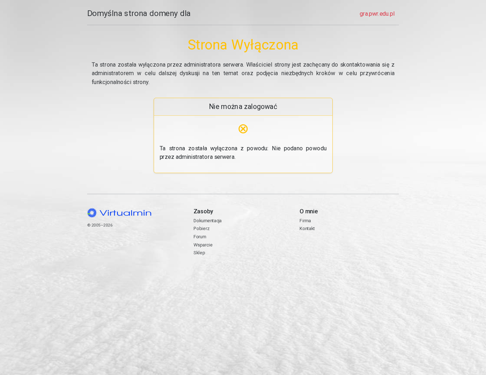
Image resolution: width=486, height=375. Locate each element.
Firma (305, 220)
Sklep (199, 252)
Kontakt (327, 248)
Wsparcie (202, 245)
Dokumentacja (207, 220)
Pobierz (201, 228)
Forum (199, 236)
